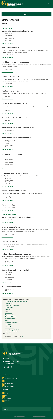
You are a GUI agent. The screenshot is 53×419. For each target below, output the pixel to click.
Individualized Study (10, 318)
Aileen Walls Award (9, 241)
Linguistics (7, 320)
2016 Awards (25, 14)
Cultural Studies (9, 307)
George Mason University (19, 416)
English (7, 358)
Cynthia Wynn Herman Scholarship (15, 62)
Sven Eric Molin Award (10, 48)
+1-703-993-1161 (9, 383)
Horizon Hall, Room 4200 (11, 378)
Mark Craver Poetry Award (12, 154)
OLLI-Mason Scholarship (11, 286)
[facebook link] (8, 367)
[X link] (4, 367)
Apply (6, 393)
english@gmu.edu (9, 386)
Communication (9, 303)
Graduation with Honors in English (15, 270)
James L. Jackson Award (11, 227)
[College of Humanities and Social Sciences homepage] (13, 351)
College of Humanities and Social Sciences (16, 301)
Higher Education (9, 315)
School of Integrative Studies (12, 330)
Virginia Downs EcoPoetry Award (15, 173)
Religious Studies (9, 328)
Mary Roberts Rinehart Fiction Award (16, 118)
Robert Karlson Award (10, 76)
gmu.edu (7, 400)
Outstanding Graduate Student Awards (17, 31)
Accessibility (43, 416)
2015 (19, 336)
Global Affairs (8, 313)
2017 (23, 336)
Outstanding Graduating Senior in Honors (18, 217)
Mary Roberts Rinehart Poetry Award (16, 138)
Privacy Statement (36, 416)
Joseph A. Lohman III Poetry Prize (15, 191)
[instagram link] (11, 367)
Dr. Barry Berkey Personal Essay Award (17, 254)
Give (6, 395)
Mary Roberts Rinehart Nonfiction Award (18, 128)
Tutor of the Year (9, 205)
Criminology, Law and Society (12, 305)
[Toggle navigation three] (50, 3)
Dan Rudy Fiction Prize (11, 91)
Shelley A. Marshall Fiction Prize (14, 103)
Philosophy (8, 324)
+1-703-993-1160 (9, 381)
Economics (7, 309)
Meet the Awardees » (7, 43)
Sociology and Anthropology (12, 332)
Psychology (8, 326)
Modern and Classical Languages (13, 322)
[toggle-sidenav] (48, 14)
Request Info (8, 398)
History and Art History (11, 317)
